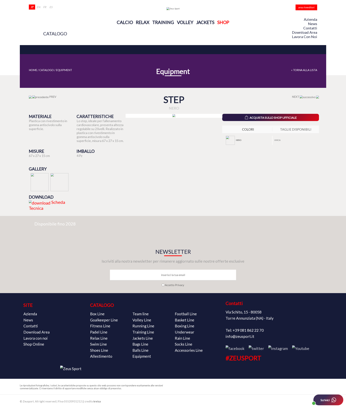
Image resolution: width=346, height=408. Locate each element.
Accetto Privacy (174, 285)
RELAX (142, 22)
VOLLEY (185, 22)
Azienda (310, 19)
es (50, 7)
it (32, 7)
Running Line (143, 326)
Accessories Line (189, 350)
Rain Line (182, 338)
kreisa (97, 401)
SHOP (223, 22)
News (312, 23)
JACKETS (205, 22)
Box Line (97, 314)
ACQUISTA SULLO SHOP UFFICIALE (273, 117)
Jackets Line (142, 338)
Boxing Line (184, 326)
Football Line (186, 314)
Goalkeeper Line (104, 320)
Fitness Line (100, 326)
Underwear (184, 332)
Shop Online (33, 344)
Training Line (143, 332)
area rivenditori (306, 7)
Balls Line (140, 350)
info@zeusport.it (240, 336)
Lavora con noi (304, 36)
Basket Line (184, 320)
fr (44, 7)
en (38, 7)
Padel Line (98, 332)
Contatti (310, 28)
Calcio (125, 22)
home (33, 70)
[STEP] (173, 116)
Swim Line (98, 344)
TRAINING (163, 22)
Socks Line (183, 344)
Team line (140, 314)
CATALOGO (55, 33)
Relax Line (99, 338)
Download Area (304, 32)
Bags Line (140, 344)
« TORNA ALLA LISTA (304, 70)
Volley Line (141, 320)
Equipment (64, 70)
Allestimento (101, 356)
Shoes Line (99, 350)
